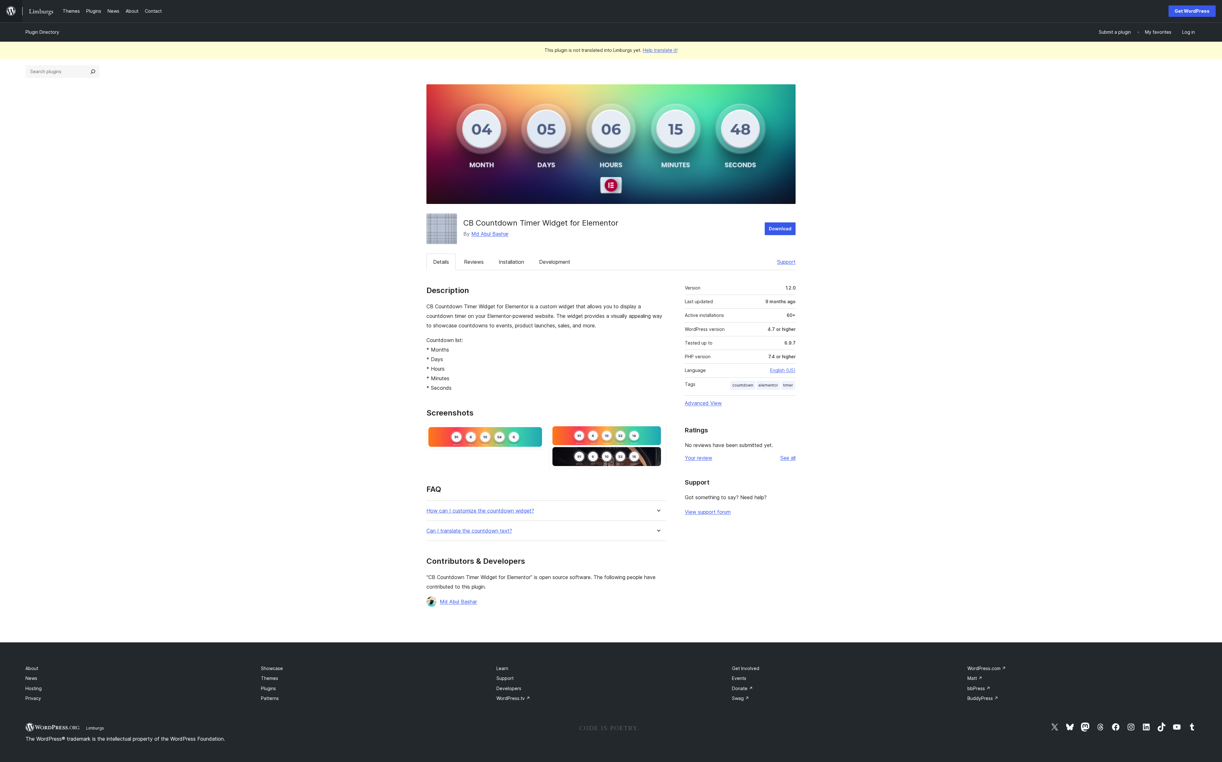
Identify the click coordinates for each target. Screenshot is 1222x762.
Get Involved (745, 668)
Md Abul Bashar (490, 234)
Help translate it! (660, 50)
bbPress (978, 688)
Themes (269, 678)
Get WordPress (1192, 11)
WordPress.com (986, 668)
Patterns (270, 698)
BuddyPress (982, 698)
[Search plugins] (93, 71)
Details (441, 262)
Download (780, 228)
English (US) (783, 370)
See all (788, 458)
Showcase (272, 668)
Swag (740, 698)
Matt (974, 678)
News (31, 678)
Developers (508, 688)
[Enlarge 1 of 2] (535, 433)
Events (739, 678)
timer (788, 385)
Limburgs (95, 728)
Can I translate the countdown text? (469, 531)
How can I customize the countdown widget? (480, 511)
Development (554, 262)
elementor (768, 385)
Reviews (474, 262)
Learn (502, 668)
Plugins (268, 688)
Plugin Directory (42, 32)
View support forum (708, 512)
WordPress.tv (513, 698)
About (31, 668)
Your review (698, 458)
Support (786, 262)
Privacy (33, 698)
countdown (742, 385)
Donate (742, 688)
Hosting (33, 688)
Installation (511, 262)
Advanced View (703, 403)
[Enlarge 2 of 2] (658, 433)
